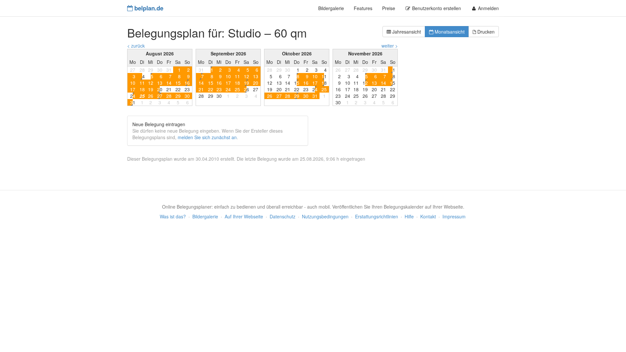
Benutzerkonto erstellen (436, 8)
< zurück (136, 45)
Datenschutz (282, 216)
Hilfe (409, 216)
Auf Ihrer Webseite (244, 216)
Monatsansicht (449, 31)
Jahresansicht (406, 31)
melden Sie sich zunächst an (207, 137)
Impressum (454, 216)
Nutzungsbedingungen (325, 216)
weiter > (389, 45)
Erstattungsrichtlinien (376, 216)
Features (363, 8)
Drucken (485, 31)
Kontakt (428, 216)
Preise (388, 8)
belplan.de (148, 8)
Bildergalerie (331, 8)
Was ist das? (173, 216)
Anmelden (488, 8)
